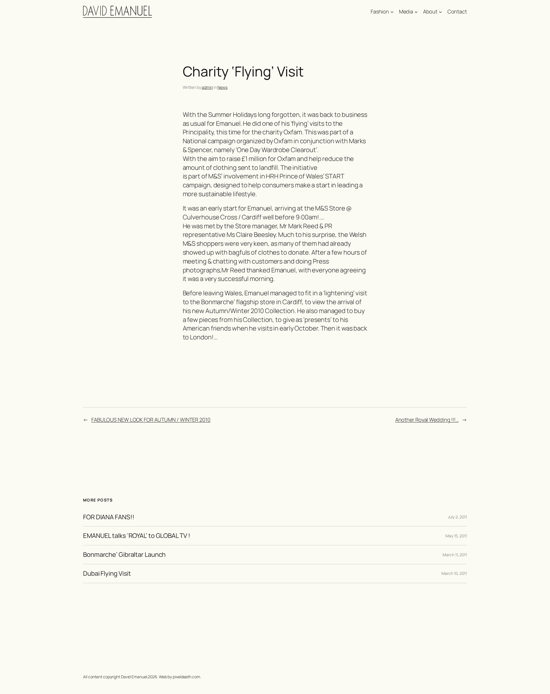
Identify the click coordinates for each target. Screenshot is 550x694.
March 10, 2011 (454, 573)
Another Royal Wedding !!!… (427, 419)
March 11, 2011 (455, 554)
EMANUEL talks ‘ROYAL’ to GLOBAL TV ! (136, 535)
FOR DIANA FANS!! (108, 517)
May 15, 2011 (456, 535)
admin (207, 87)
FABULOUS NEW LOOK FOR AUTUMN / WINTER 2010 (151, 419)
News (222, 87)
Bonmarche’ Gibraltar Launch (124, 554)
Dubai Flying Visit (107, 573)
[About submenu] (440, 11)
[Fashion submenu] (392, 11)
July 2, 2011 (457, 517)
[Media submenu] (416, 11)
